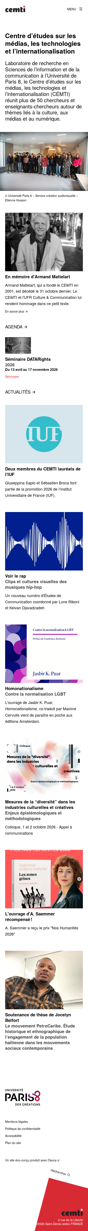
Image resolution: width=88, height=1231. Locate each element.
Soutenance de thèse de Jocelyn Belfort (38, 1017)
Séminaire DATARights (28, 359)
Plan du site (13, 1143)
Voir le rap (15, 576)
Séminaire (12, 376)
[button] (44, 161)
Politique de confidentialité (22, 1128)
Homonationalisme (24, 688)
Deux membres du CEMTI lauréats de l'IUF (43, 471)
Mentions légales (16, 1121)
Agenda (13, 326)
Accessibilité (13, 1136)
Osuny (52, 1160)
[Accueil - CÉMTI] (15, 9)
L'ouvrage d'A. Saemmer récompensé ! (30, 916)
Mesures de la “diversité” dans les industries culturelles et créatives (40, 804)
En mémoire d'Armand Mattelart (37, 276)
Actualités (18, 392)
